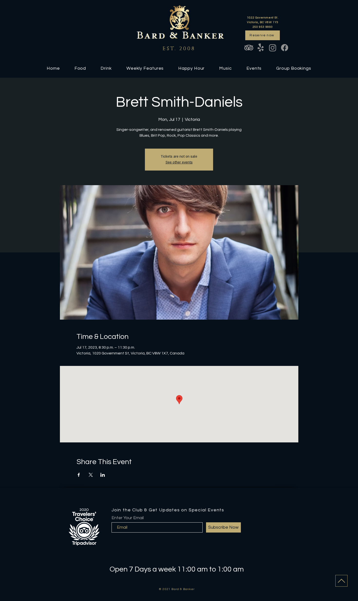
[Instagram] (272, 47)
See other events (179, 162)
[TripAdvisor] (249, 47)
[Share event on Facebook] (78, 475)
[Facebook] (284, 47)
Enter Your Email (128, 518)
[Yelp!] (260, 47)
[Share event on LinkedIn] (102, 475)
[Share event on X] (90, 475)
